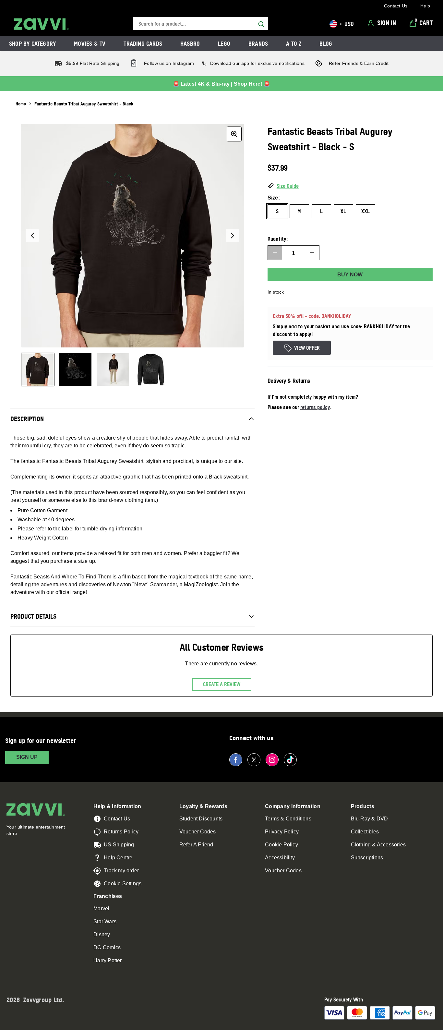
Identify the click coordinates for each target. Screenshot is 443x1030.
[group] (132, 235)
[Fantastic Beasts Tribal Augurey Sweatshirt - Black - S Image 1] (37, 369)
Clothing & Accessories (378, 844)
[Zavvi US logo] (41, 24)
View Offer (307, 348)
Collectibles (365, 831)
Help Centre (118, 857)
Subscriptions (367, 857)
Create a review (221, 684)
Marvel (101, 908)
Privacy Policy (282, 831)
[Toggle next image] (232, 235)
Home (21, 103)
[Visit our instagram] (272, 759)
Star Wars (104, 921)
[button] (350, 186)
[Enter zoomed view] (234, 134)
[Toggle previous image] (32, 235)
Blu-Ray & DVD (369, 818)
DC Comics (107, 947)
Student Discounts (200, 818)
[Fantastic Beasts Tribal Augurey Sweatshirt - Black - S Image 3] (113, 369)
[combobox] (200, 23)
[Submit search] (261, 24)
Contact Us (117, 818)
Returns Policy (121, 831)
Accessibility (280, 857)
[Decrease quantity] (275, 253)
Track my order (121, 870)
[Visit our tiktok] (290, 759)
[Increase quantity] (312, 253)
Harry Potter (107, 960)
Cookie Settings (122, 883)
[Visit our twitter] (253, 759)
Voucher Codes (197, 831)
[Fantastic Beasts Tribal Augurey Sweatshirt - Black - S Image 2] (75, 369)
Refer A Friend (196, 844)
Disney (101, 934)
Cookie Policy (281, 844)
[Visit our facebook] (235, 759)
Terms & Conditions (288, 818)
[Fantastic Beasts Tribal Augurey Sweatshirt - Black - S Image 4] (150, 369)
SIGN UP (27, 757)
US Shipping (119, 844)
